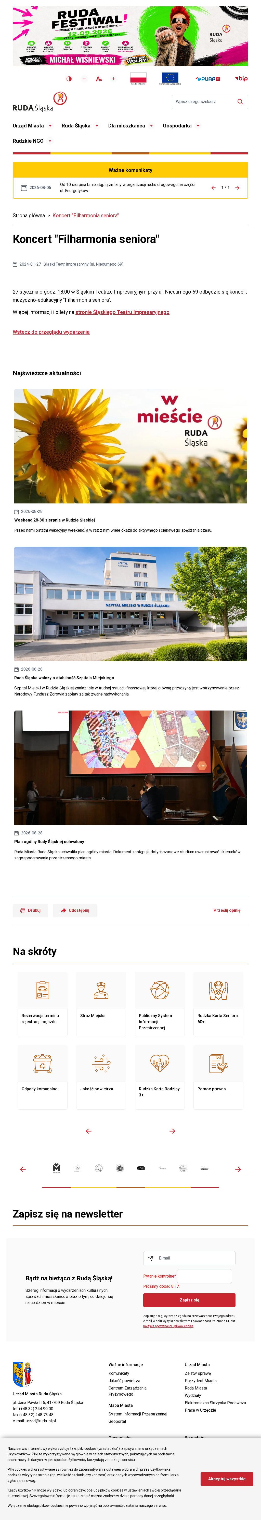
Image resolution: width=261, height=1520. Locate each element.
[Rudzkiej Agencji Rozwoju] (77, 1168)
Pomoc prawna (218, 1077)
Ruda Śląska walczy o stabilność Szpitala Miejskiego (130, 622)
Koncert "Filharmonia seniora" (86, 215)
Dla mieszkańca (126, 126)
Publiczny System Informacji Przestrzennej (160, 1004)
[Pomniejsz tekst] (84, 79)
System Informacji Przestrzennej (138, 1414)
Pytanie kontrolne (159, 1276)
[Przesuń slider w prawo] (172, 1131)
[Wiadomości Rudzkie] (183, 1168)
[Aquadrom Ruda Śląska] (204, 1168)
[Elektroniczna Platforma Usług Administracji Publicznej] (208, 79)
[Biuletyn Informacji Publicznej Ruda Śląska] (241, 79)
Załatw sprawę (198, 1373)
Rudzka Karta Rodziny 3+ (160, 1077)
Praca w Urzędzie (200, 1410)
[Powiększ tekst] (114, 79)
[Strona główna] (40, 102)
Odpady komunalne (43, 1077)
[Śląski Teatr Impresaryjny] (141, 1168)
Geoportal (117, 1421)
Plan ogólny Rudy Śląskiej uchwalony (130, 786)
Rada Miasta (196, 1388)
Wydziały (193, 1395)
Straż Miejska (101, 1004)
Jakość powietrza (101, 1077)
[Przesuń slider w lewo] (88, 1131)
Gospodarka (177, 126)
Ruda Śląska (76, 126)
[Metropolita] (56, 1168)
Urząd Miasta (28, 126)
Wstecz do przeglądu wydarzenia (51, 332)
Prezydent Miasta (201, 1380)
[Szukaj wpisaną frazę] (241, 101)
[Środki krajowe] (138, 79)
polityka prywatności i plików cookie (168, 1326)
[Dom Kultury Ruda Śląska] (162, 1168)
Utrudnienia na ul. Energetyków (128, 188)
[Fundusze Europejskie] (170, 79)
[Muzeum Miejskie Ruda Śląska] (98, 1168)
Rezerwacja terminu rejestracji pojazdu (43, 1004)
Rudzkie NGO (28, 141)
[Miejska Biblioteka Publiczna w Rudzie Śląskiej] (119, 1168)
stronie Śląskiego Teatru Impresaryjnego (122, 312)
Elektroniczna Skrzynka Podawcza (215, 1402)
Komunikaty (119, 1373)
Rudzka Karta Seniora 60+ (218, 1004)
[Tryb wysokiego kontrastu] (69, 79)
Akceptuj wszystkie (227, 1478)
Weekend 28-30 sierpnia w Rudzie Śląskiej (130, 461)
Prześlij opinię (227, 910)
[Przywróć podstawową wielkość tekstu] (99, 79)
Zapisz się (189, 1300)
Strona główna (29, 215)
